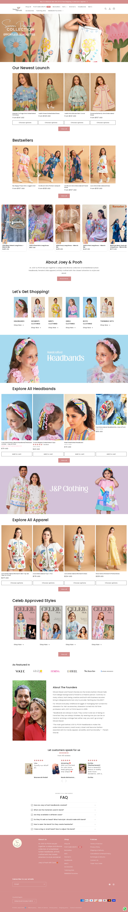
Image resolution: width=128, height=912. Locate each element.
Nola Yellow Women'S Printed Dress (108, 574)
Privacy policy (53, 907)
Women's (67, 857)
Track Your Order (96, 863)
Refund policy (32, 907)
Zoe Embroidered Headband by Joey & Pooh (110, 427)
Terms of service (43, 907)
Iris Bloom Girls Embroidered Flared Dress (76, 186)
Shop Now (18, 325)
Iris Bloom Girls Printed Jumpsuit (49, 186)
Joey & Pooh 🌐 (21, 907)
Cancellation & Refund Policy (100, 854)
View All (64, 654)
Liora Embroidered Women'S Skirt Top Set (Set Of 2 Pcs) (15, 574)
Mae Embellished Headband (73, 442)
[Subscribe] (44, 884)
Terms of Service (96, 844)
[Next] (124, 229)
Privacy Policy (95, 847)
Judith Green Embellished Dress (49, 113)
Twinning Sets (69, 870)
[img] (64, 753)
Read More (64, 279)
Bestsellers (68, 850)
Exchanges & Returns (97, 857)
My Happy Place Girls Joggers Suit (24, 186)
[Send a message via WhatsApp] (125, 909)
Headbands (68, 860)
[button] (64, 7)
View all (64, 129)
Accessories (68, 867)
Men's (66, 863)
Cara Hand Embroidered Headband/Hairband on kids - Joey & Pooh (16, 443)
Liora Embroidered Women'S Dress (75, 574)
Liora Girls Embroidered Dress (100, 186)
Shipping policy (63, 907)
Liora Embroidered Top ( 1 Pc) (42, 574)
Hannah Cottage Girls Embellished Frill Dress (24, 114)
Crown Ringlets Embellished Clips (44, 442)
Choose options (25, 123)
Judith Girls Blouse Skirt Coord (74, 113)
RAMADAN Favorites (71, 873)
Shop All (67, 844)
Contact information (76, 907)
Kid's (65, 854)
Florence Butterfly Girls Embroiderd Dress (102, 114)
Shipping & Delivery (97, 850)
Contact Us (94, 860)
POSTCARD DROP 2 (41, 7)
